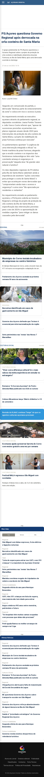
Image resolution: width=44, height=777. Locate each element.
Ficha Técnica (31, 762)
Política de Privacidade (23, 765)
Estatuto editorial (24, 759)
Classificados (12, 762)
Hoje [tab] (8, 535)
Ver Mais (41, 227)
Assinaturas (36, 765)
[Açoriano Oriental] (22, 753)
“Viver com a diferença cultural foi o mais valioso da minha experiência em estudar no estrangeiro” (21, 372)
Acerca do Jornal (10, 759)
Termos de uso (9, 765)
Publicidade (35, 759)
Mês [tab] (35, 535)
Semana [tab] (22, 535)
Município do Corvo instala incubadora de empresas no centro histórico (21, 259)
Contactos (21, 762)
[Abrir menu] (3, 2)
